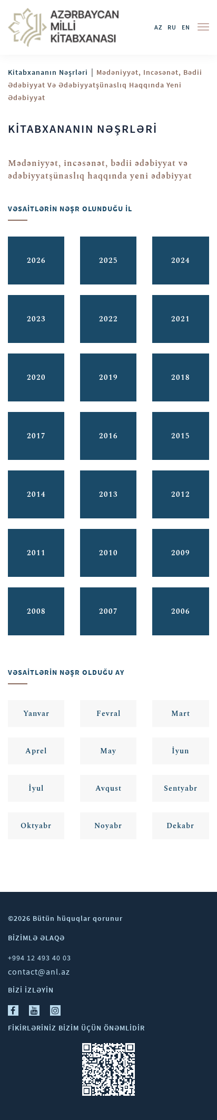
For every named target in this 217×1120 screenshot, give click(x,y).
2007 (108, 611)
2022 (108, 319)
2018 (180, 377)
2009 (180, 552)
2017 (36, 435)
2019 (108, 377)
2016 (108, 435)
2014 (36, 494)
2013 (108, 494)
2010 (108, 552)
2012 (180, 494)
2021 (180, 319)
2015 (180, 435)
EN (186, 27)
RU (171, 27)
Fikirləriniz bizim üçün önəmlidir (76, 1028)
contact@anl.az (39, 971)
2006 (180, 611)
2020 (36, 377)
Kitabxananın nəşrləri (48, 72)
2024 (180, 260)
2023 (36, 319)
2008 (36, 611)
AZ (158, 27)
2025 (108, 260)
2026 (36, 260)
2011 (36, 552)
